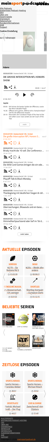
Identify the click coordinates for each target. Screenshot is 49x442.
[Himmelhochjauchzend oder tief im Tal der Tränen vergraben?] (19, 227)
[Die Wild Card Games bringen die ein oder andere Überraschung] (19, 171)
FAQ (2, 13)
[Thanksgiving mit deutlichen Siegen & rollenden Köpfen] (19, 199)
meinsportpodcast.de (26, 439)
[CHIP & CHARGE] (23, 319)
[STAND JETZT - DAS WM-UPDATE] (38, 319)
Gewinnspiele (6, 17)
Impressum (5, 19)
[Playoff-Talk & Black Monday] (19, 185)
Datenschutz (5, 21)
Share (11, 87)
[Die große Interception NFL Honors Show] (19, 143)
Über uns (4, 15)
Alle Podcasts (6, 9)
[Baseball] (33, 40)
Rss (6, 143)
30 (17, 95)
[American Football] (12, 40)
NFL (25, 73)
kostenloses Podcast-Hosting (13, 11)
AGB (2, 25)
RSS (6, 87)
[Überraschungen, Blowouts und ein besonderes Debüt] (19, 213)
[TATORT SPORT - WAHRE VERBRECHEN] (8, 341)
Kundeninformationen (9, 23)
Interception (7, 73)
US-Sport (30, 73)
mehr (25, 124)
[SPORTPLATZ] (38, 341)
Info (15, 143)
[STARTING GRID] (8, 319)
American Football (18, 73)
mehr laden (24, 234)
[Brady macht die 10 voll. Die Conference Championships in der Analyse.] (19, 157)
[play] (24, 95)
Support (3, 27)
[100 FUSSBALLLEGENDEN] (23, 341)
